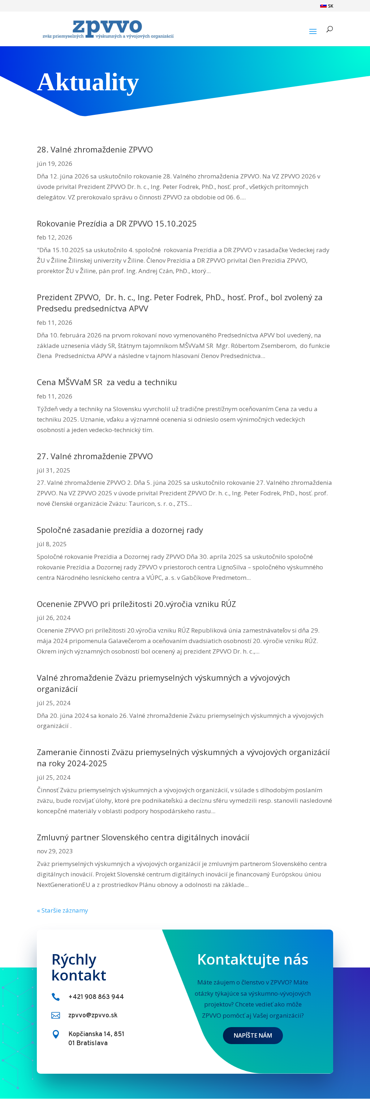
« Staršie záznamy (62, 910)
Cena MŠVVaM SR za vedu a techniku (107, 381)
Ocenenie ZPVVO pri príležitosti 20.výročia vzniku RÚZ (136, 603)
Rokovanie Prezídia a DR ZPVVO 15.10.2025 (117, 223)
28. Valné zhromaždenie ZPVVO (95, 149)
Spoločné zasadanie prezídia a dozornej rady (120, 529)
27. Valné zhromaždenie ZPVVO (95, 456)
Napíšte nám (253, 1035)
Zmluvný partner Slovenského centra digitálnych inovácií (143, 837)
